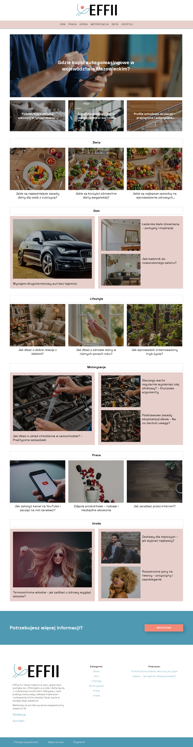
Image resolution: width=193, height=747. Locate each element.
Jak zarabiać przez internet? (155, 506)
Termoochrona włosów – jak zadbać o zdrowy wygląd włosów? (52, 594)
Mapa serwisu (56, 742)
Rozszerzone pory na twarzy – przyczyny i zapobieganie (157, 575)
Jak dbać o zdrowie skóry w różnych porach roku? (96, 352)
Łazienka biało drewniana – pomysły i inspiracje (160, 226)
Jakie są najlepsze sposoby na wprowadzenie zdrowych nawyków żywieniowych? (155, 195)
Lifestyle (127, 24)
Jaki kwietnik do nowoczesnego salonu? (159, 261)
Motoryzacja (100, 24)
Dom (62, 24)
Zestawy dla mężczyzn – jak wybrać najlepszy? (160, 539)
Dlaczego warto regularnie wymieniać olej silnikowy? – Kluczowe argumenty (160, 386)
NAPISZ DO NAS (164, 628)
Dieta (115, 24)
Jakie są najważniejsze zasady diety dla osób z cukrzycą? (37, 195)
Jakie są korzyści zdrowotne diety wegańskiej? (96, 195)
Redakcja (19, 714)
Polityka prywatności (26, 742)
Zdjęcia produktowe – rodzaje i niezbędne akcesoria (96, 508)
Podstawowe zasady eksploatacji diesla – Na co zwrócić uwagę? (159, 419)
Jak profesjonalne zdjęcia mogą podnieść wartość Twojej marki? (96, 116)
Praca (72, 24)
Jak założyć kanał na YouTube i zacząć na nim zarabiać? (37, 508)
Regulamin (79, 742)
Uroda (83, 24)
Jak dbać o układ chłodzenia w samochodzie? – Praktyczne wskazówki (47, 438)
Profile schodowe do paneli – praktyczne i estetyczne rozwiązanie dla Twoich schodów (154, 116)
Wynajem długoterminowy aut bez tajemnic (45, 284)
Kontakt (19, 721)
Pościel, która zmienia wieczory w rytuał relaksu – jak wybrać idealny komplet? (37, 116)
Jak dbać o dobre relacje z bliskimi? (37, 352)
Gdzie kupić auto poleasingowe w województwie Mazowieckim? (96, 65)
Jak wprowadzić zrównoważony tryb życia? (154, 352)
